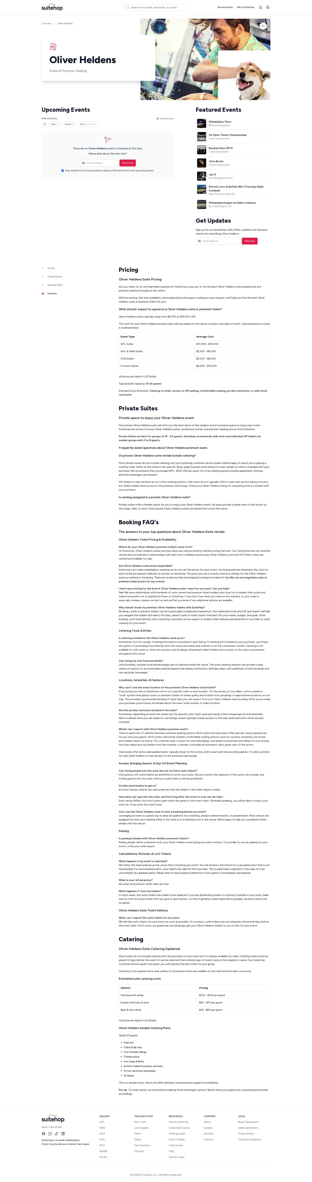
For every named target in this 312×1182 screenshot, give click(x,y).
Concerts (47, 23)
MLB (102, 1133)
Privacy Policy (246, 1133)
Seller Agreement (248, 1127)
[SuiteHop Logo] (52, 7)
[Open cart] (260, 7)
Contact (209, 1139)
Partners (209, 1133)
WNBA (103, 1151)
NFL (101, 1121)
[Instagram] (50, 1134)
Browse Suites (225, 7)
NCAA (103, 1157)
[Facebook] (44, 1134)
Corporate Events (179, 1127)
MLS (102, 1145)
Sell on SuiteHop (245, 7)
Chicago (139, 1151)
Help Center (176, 1145)
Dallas (137, 1139)
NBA (102, 1127)
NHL (102, 1139)
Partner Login (177, 1157)
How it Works (177, 1139)
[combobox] (156, 7)
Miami (137, 1133)
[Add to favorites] (263, 26)
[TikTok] (56, 1134)
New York (139, 1121)
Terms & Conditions (249, 1139)
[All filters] (45, 124)
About (207, 1121)
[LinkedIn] (63, 1134)
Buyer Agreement (248, 1121)
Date (53, 124)
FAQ (171, 1151)
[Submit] (127, 7)
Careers (208, 1127)
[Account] (267, 7)
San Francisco (142, 1145)
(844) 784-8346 (52, 1127)
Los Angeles (141, 1127)
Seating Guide (177, 1133)
